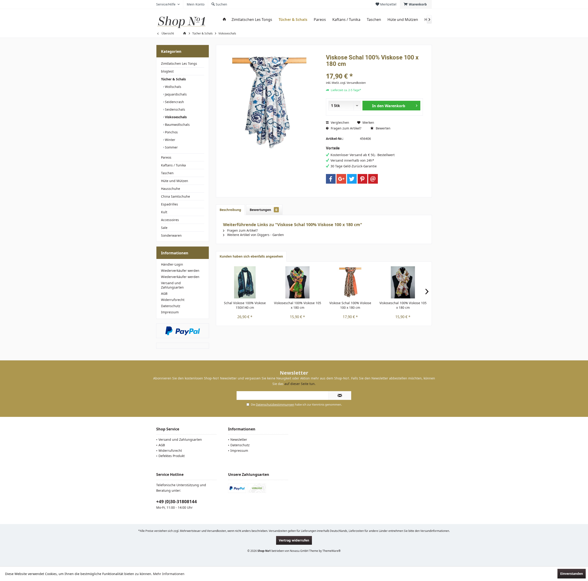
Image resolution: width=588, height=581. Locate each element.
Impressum (170, 312)
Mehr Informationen (168, 574)
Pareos (166, 157)
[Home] (224, 19)
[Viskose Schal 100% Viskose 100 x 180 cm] (350, 282)
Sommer (171, 147)
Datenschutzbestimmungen (275, 404)
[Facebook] (331, 179)
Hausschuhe (170, 188)
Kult (164, 212)
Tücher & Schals (173, 79)
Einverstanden (571, 573)
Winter (169, 140)
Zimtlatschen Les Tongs (179, 63)
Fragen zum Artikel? (345, 128)
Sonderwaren (171, 235)
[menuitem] (416, 4)
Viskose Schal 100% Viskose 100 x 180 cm (350, 305)
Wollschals (172, 86)
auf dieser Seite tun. (300, 384)
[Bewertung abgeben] (374, 70)
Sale (164, 227)
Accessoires (170, 220)
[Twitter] (352, 179)
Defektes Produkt (171, 456)
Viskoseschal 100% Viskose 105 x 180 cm (297, 305)
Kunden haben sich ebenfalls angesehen (251, 256)
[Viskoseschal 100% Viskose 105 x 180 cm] (298, 282)
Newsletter (238, 439)
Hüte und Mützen (174, 181)
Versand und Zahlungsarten (172, 285)
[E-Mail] (373, 179)
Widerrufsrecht (172, 300)
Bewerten (382, 128)
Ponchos (171, 132)
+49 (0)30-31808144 (176, 502)
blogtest (167, 71)
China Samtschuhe (175, 196)
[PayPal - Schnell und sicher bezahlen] (182, 330)
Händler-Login (172, 264)
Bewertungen (263, 210)
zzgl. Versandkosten (353, 83)
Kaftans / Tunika (173, 165)
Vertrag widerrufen (294, 540)
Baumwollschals (177, 124)
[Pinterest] (362, 179)
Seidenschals (174, 109)
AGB (164, 293)
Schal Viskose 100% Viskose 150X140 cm (245, 305)
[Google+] (341, 179)
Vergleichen (339, 122)
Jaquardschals (175, 94)
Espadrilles (169, 204)
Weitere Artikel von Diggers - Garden (255, 235)
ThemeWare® (331, 551)
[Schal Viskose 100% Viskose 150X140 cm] (245, 282)
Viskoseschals (175, 117)
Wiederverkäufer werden (180, 270)
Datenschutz (170, 306)
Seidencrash (174, 102)
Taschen (167, 173)
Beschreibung (230, 210)
